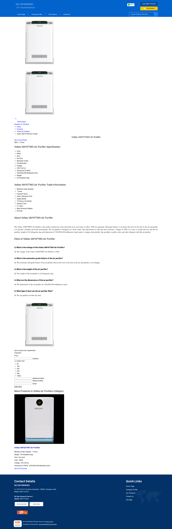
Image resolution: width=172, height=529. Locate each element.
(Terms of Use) (49, 521)
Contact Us (66, 14)
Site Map (129, 500)
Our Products (53, 14)
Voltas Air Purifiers (23, 131)
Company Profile (37, 14)
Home (19, 127)
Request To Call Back (21, 124)
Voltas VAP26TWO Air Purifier (27, 448)
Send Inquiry (150, 8)
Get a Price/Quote (20, 140)
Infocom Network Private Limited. (48, 524)
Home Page (21, 14)
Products (20, 129)
